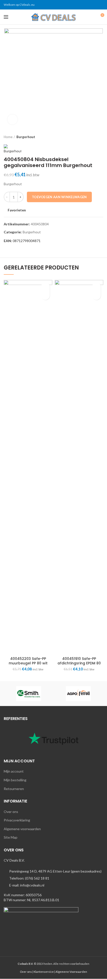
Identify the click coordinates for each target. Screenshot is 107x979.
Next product (100, 136)
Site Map (10, 837)
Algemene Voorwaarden (71, 971)
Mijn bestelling (15, 780)
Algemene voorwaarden (22, 829)
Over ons (11, 811)
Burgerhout (25, 137)
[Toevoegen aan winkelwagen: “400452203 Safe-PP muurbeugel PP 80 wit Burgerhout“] (45, 295)
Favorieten (17, 210)
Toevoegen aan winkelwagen (59, 197)
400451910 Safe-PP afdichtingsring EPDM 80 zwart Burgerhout (79, 663)
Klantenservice (44, 971)
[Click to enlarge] (12, 119)
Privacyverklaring (17, 820)
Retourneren (14, 789)
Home (8, 137)
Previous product (90, 136)
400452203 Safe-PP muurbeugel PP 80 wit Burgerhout (28, 663)
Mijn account (14, 771)
